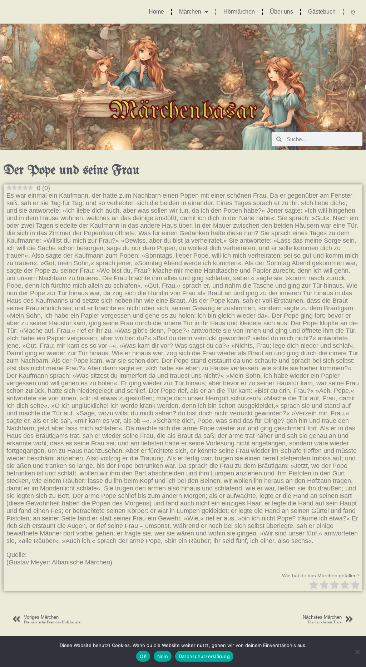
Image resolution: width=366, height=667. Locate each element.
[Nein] (357, 651)
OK (143, 656)
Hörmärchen (239, 12)
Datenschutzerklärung (204, 656)
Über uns (281, 12)
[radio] (314, 585)
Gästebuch (322, 12)
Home (156, 12)
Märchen (190, 12)
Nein (162, 656)
